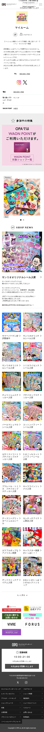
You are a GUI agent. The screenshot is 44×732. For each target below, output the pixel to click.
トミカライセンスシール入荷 (31, 366)
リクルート (27, 707)
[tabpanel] (22, 197)
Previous (8, 177)
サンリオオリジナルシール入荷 (19, 277)
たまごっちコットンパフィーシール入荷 (31, 456)
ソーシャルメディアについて (10, 721)
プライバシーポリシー (8, 717)
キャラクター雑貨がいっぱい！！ (31, 551)
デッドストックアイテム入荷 (10, 581)
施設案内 (26, 698)
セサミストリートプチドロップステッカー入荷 (10, 456)
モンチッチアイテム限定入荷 (31, 519)
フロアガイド (27, 689)
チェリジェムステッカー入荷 (10, 396)
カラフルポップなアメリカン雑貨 (10, 551)
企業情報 (4, 712)
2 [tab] (23, 219)
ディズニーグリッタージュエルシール (10, 520)
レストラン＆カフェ (8, 694)
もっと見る (21, 595)
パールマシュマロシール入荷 (10, 425)
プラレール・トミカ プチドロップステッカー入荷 (10, 488)
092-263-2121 (23, 678)
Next (6, 217)
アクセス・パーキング (8, 698)
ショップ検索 (27, 694)
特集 (2, 707)
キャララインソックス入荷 (31, 487)
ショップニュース (7, 703)
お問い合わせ (27, 712)
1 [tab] (20, 219)
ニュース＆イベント (30, 703)
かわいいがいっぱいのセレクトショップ (31, 582)
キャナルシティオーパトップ (10, 689)
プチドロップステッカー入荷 (31, 396)
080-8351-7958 (25, 74)
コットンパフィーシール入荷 (31, 425)
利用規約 (26, 717)
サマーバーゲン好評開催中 (10, 337)
